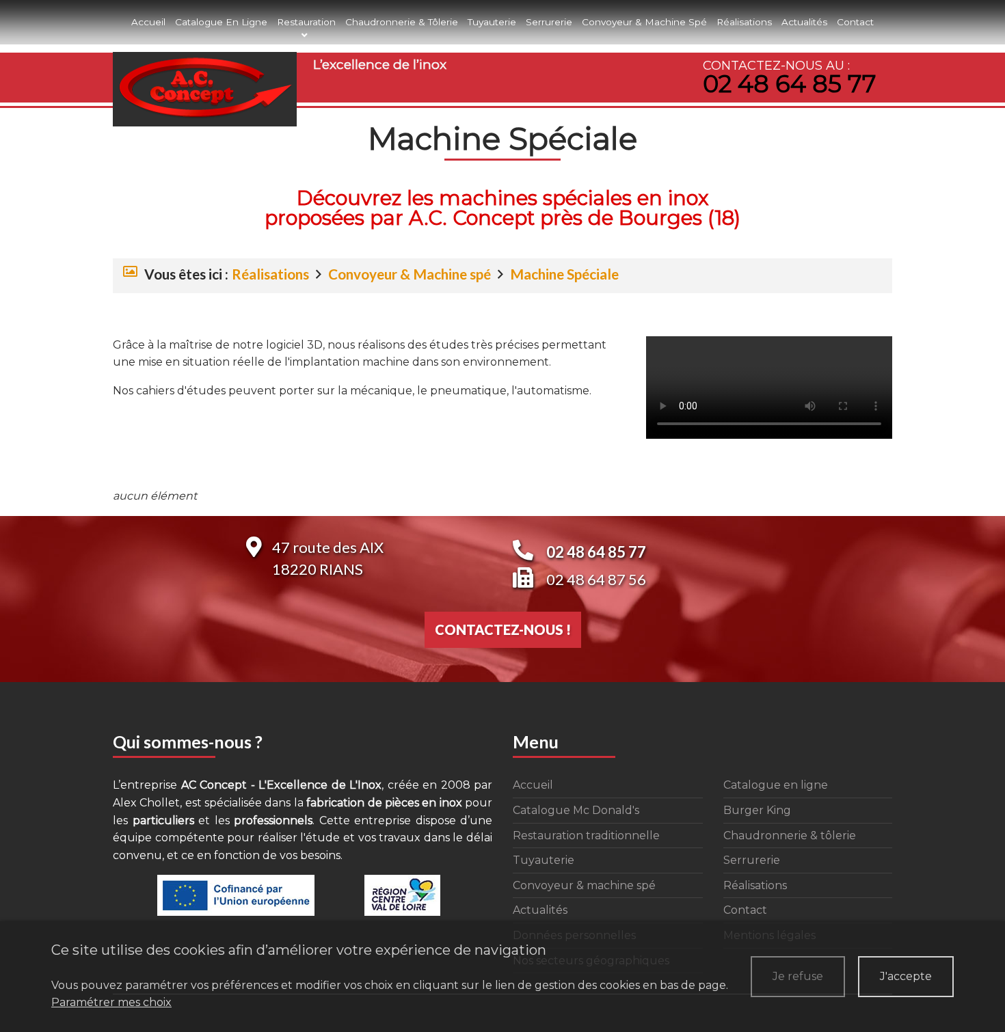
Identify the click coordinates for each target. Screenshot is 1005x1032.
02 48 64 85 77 (789, 83)
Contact (855, 21)
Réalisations (744, 21)
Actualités (804, 21)
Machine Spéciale (564, 273)
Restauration (306, 21)
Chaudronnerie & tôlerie (401, 21)
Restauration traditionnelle (586, 835)
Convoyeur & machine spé (644, 21)
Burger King (757, 810)
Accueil (148, 21)
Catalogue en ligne (221, 21)
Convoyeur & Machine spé (409, 273)
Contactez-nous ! (503, 629)
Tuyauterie (492, 21)
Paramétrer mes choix (111, 1002)
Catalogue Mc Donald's (576, 810)
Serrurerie (549, 21)
